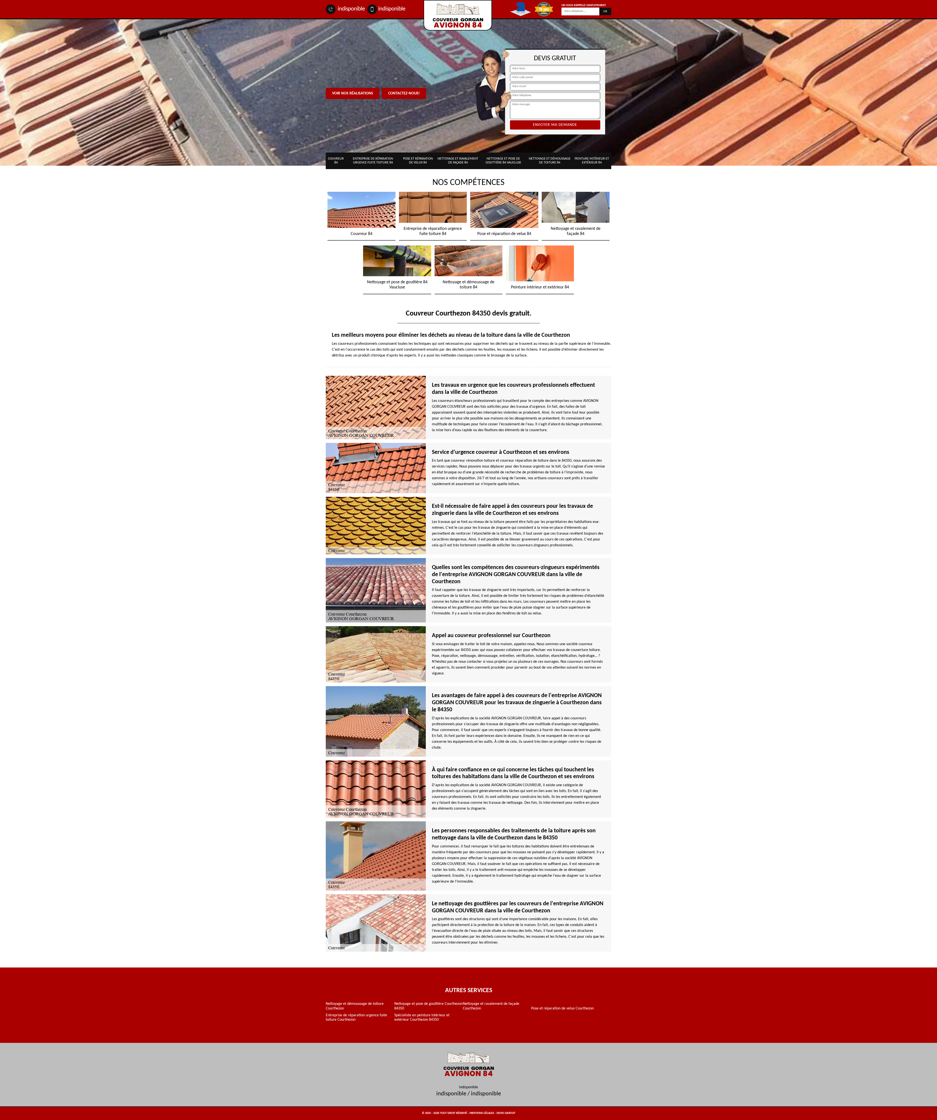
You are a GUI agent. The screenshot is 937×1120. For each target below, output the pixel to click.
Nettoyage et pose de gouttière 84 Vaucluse (503, 160)
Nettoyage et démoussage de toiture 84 (549, 160)
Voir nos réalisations (352, 93)
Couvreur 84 (336, 160)
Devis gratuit (506, 1113)
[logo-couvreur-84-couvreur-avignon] (458, 15)
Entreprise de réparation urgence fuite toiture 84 (373, 160)
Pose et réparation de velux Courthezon (562, 1008)
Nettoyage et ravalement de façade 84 (458, 160)
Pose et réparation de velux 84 (418, 160)
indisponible (351, 9)
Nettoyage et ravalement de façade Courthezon (491, 1006)
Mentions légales (481, 1113)
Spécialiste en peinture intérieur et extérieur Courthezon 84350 (421, 1017)
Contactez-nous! (404, 93)
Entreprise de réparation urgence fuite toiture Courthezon (356, 1017)
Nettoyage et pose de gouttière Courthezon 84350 (428, 1006)
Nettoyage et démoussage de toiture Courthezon (355, 1006)
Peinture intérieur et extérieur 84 (592, 160)
